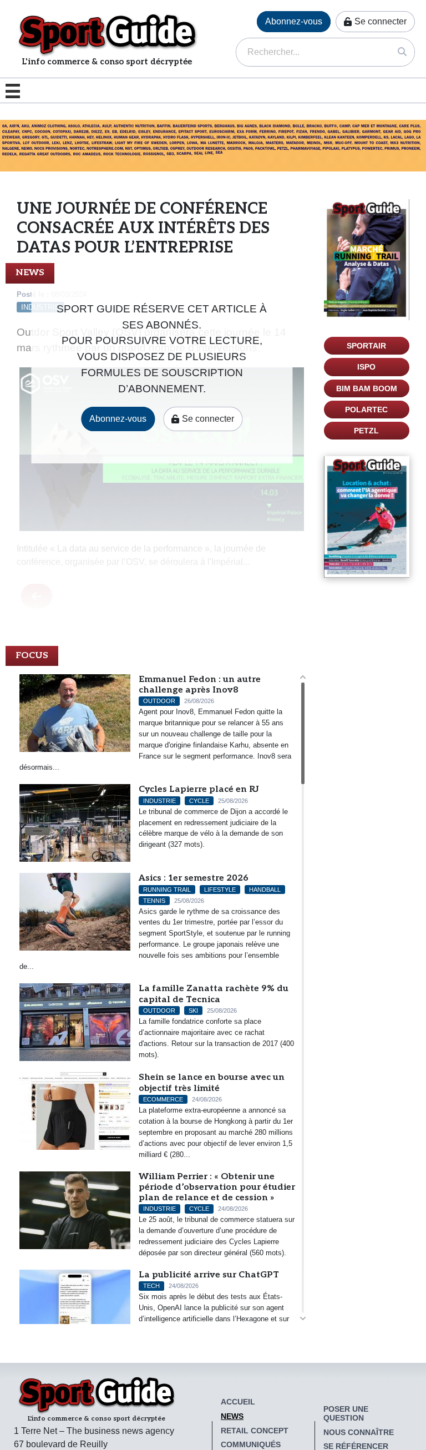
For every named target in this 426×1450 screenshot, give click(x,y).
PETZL (366, 430)
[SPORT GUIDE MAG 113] (367, 259)
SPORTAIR (366, 345)
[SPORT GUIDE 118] (367, 517)
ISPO (366, 366)
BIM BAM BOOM (366, 388)
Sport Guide (107, 34)
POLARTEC (366, 409)
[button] (15, 90)
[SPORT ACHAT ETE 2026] (213, 145)
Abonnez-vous (293, 21)
